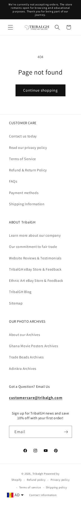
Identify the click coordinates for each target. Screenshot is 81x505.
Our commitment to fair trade (33, 246)
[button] (10, 27)
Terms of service (30, 487)
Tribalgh (37, 474)
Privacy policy (60, 480)
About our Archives (24, 334)
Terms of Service (22, 159)
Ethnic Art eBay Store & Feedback (36, 280)
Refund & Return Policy (28, 170)
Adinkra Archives (22, 368)
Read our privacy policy (28, 147)
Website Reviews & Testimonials (35, 258)
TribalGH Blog (20, 291)
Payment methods (23, 192)
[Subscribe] (66, 432)
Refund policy (36, 480)
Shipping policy (56, 487)
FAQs (13, 181)
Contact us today (23, 136)
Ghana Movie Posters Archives (33, 346)
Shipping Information (27, 204)
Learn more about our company (35, 235)
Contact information (42, 495)
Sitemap (16, 303)
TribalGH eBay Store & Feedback (35, 269)
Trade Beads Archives (26, 357)
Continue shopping (40, 90)
